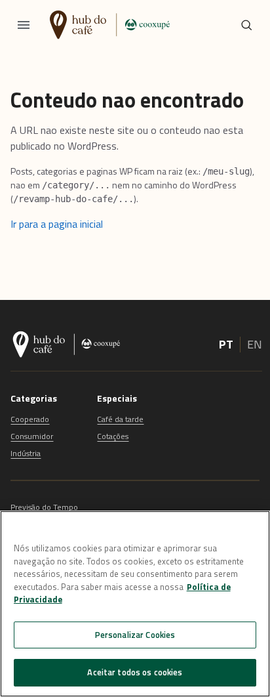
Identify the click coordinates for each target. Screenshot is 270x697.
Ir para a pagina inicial (56, 224)
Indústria (25, 453)
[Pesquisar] (246, 25)
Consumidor (31, 436)
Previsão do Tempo (44, 507)
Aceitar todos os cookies (134, 672)
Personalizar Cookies (135, 634)
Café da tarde (120, 419)
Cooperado (29, 419)
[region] (135, 604)
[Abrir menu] (23, 25)
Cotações (112, 436)
